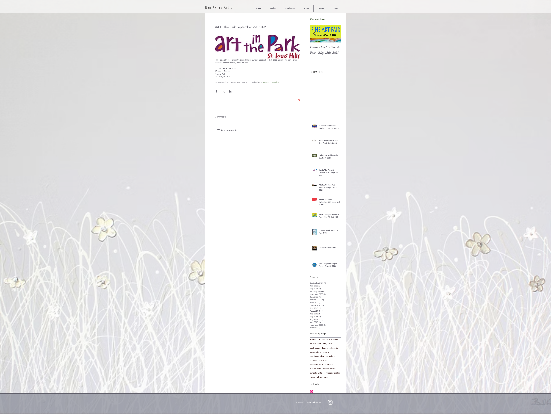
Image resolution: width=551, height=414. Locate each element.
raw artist (323, 360)
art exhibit (333, 339)
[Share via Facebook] (216, 91)
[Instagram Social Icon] (311, 391)
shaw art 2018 (316, 364)
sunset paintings (317, 373)
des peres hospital (330, 348)
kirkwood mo (315, 352)
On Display (323, 339)
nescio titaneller (317, 356)
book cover (315, 348)
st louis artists (329, 369)
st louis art (329, 364)
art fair (313, 344)
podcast (313, 360)
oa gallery (330, 356)
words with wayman (319, 377)
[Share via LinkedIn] (230, 91)
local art (326, 352)
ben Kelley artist (325, 344)
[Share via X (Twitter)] (223, 91)
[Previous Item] (314, 34)
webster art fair (333, 373)
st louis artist (315, 369)
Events (313, 339)
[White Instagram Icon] (330, 402)
